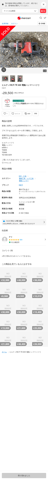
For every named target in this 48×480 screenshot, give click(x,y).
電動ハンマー (24, 180)
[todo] (45, 17)
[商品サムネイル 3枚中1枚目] (5, 78)
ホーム (4, 352)
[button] (41, 18)
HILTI (21, 185)
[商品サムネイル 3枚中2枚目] (12, 78)
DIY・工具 (22, 176)
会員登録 (5, 23)
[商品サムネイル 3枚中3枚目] (20, 78)
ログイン (14, 23)
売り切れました (24, 475)
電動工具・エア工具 (26, 178)
